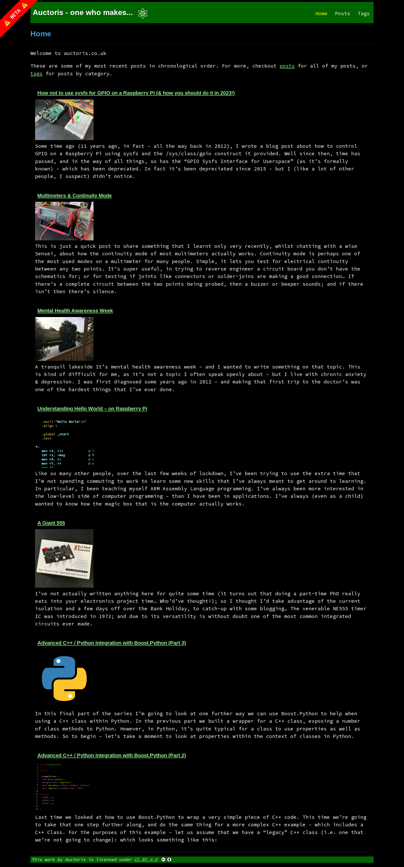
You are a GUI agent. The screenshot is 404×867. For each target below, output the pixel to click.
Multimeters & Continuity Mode (74, 196)
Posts (342, 13)
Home (321, 13)
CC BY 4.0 (146, 859)
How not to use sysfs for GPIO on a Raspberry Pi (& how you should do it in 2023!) (136, 93)
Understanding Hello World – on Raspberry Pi (92, 409)
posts (287, 66)
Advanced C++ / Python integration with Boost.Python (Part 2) (111, 755)
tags (36, 73)
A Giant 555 (51, 523)
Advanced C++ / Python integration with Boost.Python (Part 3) (111, 643)
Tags (364, 13)
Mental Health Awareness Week (75, 311)
